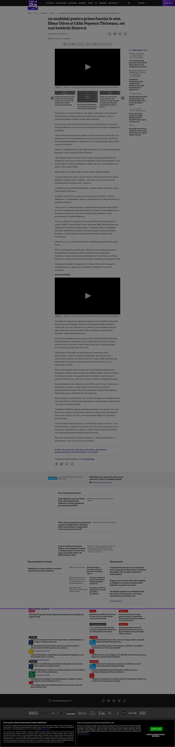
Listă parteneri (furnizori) (83, 734)
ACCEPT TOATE (156, 729)
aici (14, 738)
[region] (87, 733)
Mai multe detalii (46, 729)
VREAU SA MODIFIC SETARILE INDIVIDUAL (156, 735)
